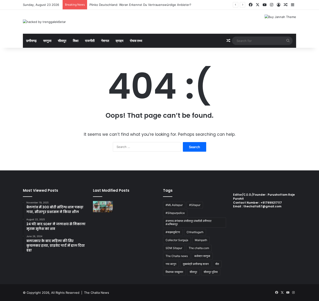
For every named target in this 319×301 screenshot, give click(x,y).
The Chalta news (177, 256)
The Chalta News (96, 292)
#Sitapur (194, 205)
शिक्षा (75, 41)
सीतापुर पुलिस (211, 272)
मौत (217, 264)
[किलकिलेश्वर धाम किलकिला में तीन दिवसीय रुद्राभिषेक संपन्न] (103, 206)
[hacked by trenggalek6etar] (44, 21)
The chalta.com (199, 248)
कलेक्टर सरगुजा (202, 256)
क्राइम (119, 41)
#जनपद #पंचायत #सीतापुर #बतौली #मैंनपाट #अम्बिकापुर (189, 222)
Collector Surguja (177, 240)
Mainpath (201, 240)
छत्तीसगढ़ (31, 41)
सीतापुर (62, 41)
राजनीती (90, 41)
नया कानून (171, 264)
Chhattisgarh (195, 232)
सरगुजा (47, 41)
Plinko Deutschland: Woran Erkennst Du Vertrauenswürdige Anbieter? (140, 5)
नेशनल (105, 41)
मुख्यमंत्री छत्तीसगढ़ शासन (196, 264)
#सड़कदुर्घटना (173, 232)
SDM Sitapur (174, 248)
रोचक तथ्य (136, 41)
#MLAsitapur (174, 205)
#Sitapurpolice (175, 213)
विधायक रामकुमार (174, 272)
